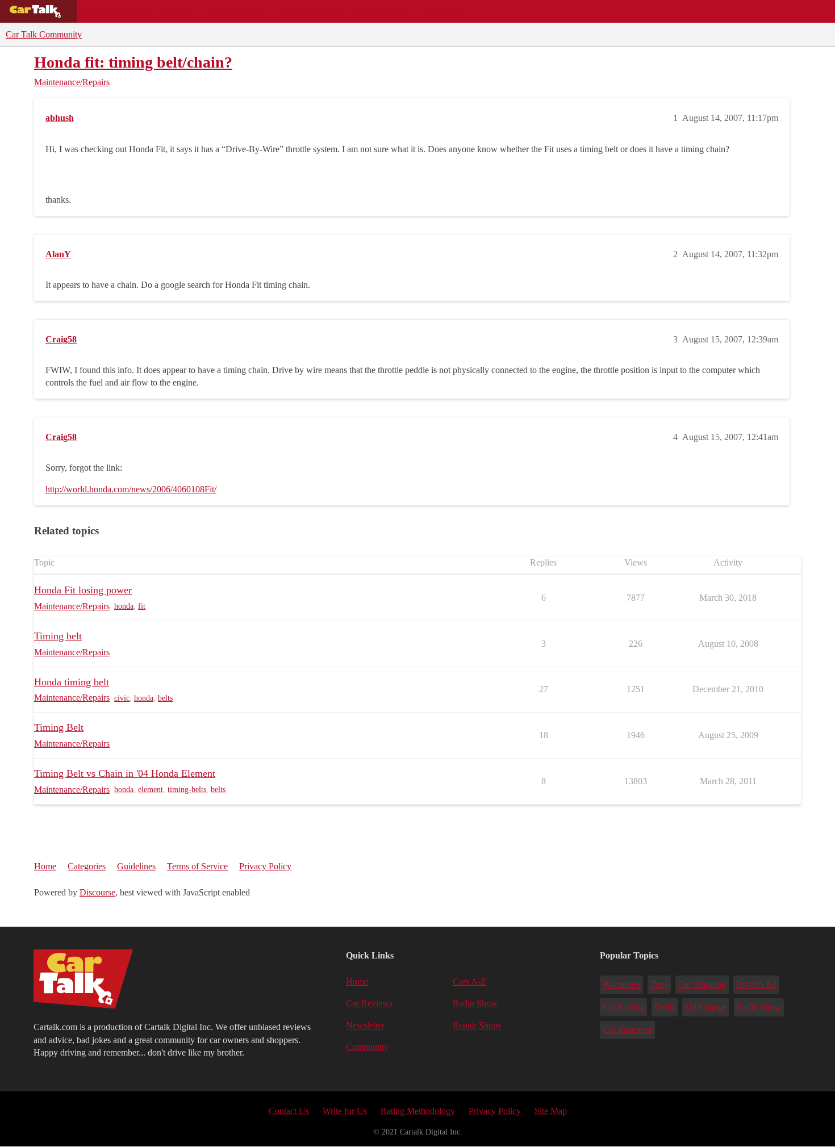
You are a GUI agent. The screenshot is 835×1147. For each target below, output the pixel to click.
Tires (659, 984)
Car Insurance (628, 1030)
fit (141, 606)
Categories (87, 866)
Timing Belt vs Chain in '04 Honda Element (124, 773)
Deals (179, 11)
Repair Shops (310, 11)
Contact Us (289, 1111)
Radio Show (475, 1003)
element (150, 789)
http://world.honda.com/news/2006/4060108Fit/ (130, 489)
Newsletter (365, 1025)
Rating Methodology (418, 1111)
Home (45, 866)
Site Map (551, 1111)
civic (122, 698)
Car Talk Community (44, 34)
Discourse (97, 892)
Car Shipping (702, 984)
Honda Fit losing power (83, 590)
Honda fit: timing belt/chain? (133, 62)
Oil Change (706, 1007)
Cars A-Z (442, 11)
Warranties (622, 984)
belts (165, 698)
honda (123, 606)
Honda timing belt (71, 682)
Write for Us (345, 1111)
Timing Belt (59, 727)
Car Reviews (238, 11)
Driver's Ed (756, 984)
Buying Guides (117, 11)
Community (381, 11)
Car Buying (624, 1007)
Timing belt (58, 636)
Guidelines (136, 866)
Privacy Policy (265, 866)
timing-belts (187, 789)
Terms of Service (197, 866)
